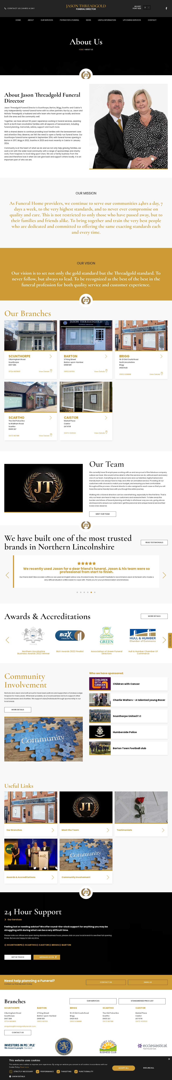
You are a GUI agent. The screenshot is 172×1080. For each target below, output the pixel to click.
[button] (18, 20)
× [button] (169, 1059)
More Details (154, 619)
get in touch (17, 960)
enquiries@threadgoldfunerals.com (20, 1029)
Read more (24, 1067)
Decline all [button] (148, 1068)
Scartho (30, 947)
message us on (47, 960)
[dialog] (86, 1068)
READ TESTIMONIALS (154, 542)
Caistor (44, 947)
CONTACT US (106, 985)
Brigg (55, 947)
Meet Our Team (103, 514)
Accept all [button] (124, 1068)
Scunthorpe (14, 947)
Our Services (93, 1003)
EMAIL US (148, 985)
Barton (66, 947)
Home (81, 49)
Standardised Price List (142, 1003)
